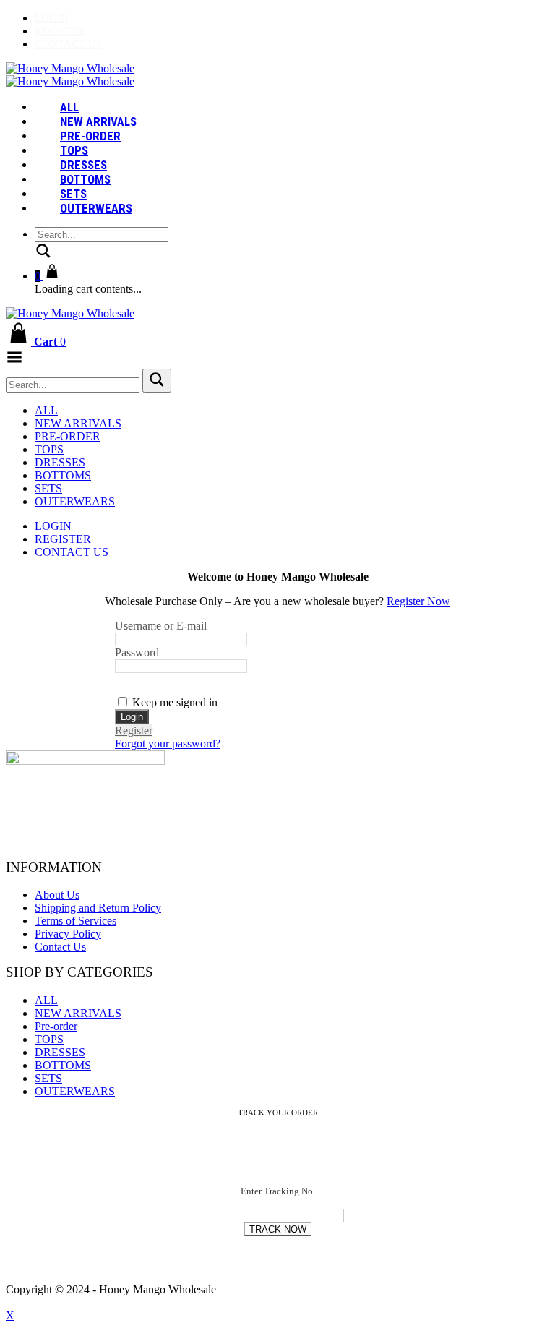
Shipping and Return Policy (98, 907)
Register (60, 31)
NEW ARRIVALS (98, 121)
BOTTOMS (85, 179)
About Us (57, 894)
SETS (73, 194)
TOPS (74, 150)
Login (52, 18)
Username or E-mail (161, 626)
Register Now (418, 601)
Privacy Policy (68, 934)
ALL (69, 107)
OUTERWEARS (96, 208)
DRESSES (83, 165)
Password (137, 652)
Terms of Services (75, 920)
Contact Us (68, 44)
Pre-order (90, 136)
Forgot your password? (167, 743)
